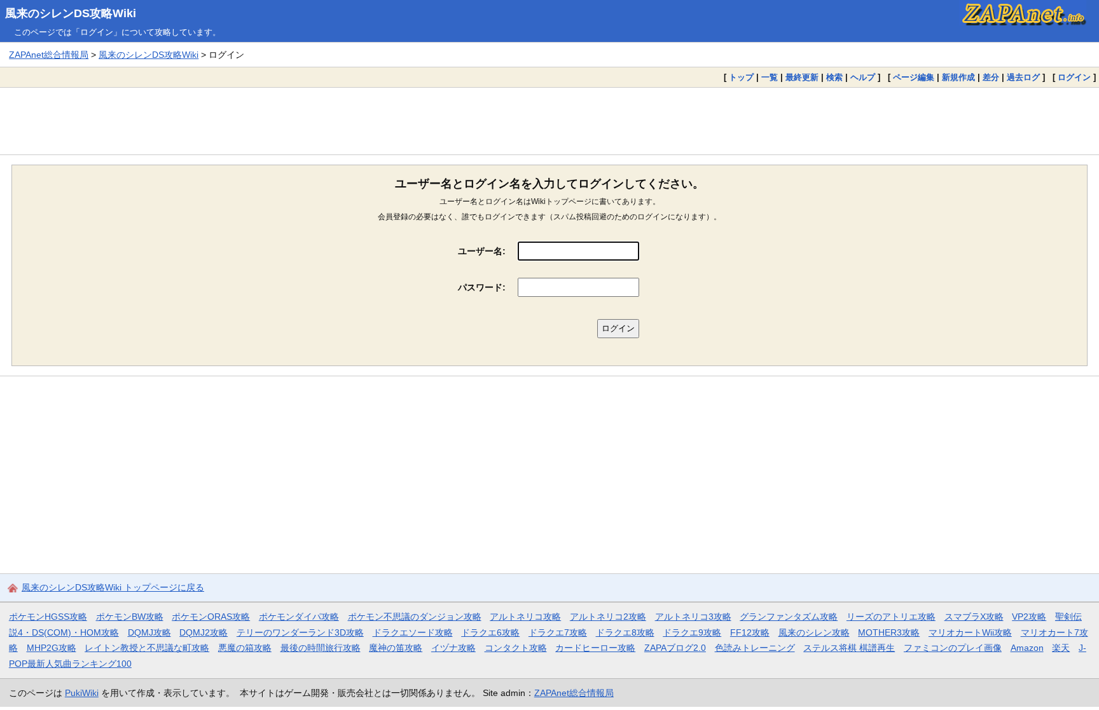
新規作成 (958, 77)
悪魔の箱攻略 (245, 648)
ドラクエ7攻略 (558, 632)
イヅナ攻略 (453, 648)
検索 (834, 77)
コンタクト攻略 (516, 648)
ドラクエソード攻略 (413, 632)
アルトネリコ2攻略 (608, 616)
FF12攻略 (750, 632)
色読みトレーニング (755, 648)
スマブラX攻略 (974, 616)
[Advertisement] (549, 120)
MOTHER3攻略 (889, 632)
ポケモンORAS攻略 (211, 616)
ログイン (1074, 77)
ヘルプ (862, 77)
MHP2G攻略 (51, 648)
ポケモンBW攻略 (129, 616)
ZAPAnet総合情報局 (48, 55)
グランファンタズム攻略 (789, 616)
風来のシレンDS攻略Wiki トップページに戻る (113, 587)
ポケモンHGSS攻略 (48, 616)
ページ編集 (913, 77)
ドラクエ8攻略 (625, 632)
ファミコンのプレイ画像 (953, 648)
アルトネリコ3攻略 (693, 616)
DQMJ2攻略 (203, 632)
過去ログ (1023, 77)
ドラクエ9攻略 (692, 632)
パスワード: (482, 287)
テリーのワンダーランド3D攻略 (300, 632)
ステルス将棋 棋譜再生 (849, 648)
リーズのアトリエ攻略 (891, 616)
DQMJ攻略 (149, 632)
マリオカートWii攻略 (970, 632)
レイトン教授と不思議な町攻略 (147, 648)
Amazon (1027, 648)
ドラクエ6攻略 (490, 632)
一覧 (769, 77)
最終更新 (802, 77)
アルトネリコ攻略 (525, 616)
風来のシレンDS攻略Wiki (70, 13)
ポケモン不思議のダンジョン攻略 (414, 616)
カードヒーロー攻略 (595, 648)
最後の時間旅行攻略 (320, 648)
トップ (741, 77)
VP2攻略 (1029, 616)
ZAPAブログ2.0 (675, 648)
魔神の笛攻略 (395, 648)
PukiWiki (82, 693)
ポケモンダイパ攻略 (299, 616)
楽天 (1061, 648)
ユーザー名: (482, 251)
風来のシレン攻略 (814, 632)
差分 (991, 77)
